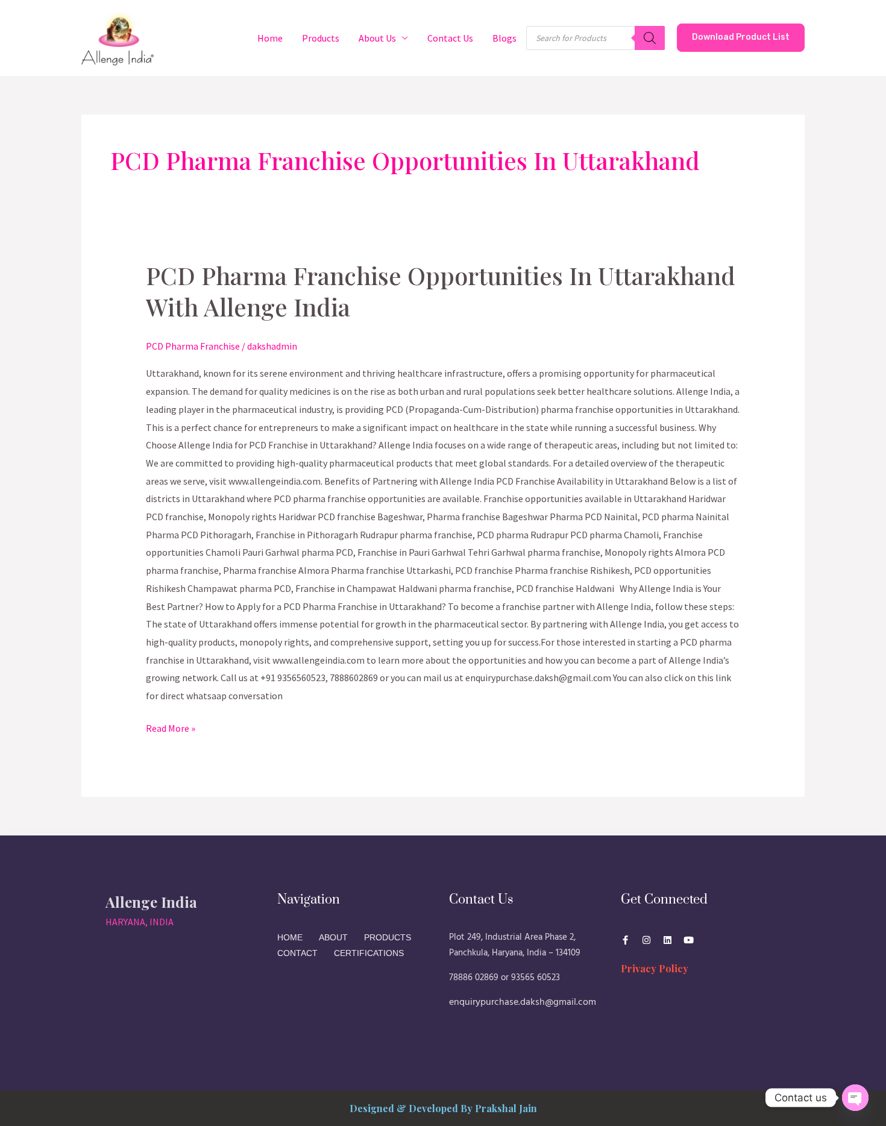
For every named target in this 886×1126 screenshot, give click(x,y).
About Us (377, 38)
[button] (741, 38)
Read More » (170, 727)
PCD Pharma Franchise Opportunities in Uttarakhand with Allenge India (440, 290)
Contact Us (450, 38)
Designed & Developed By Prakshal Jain (443, 1108)
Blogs (504, 38)
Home (270, 38)
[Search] (650, 38)
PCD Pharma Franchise (193, 346)
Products (320, 38)
